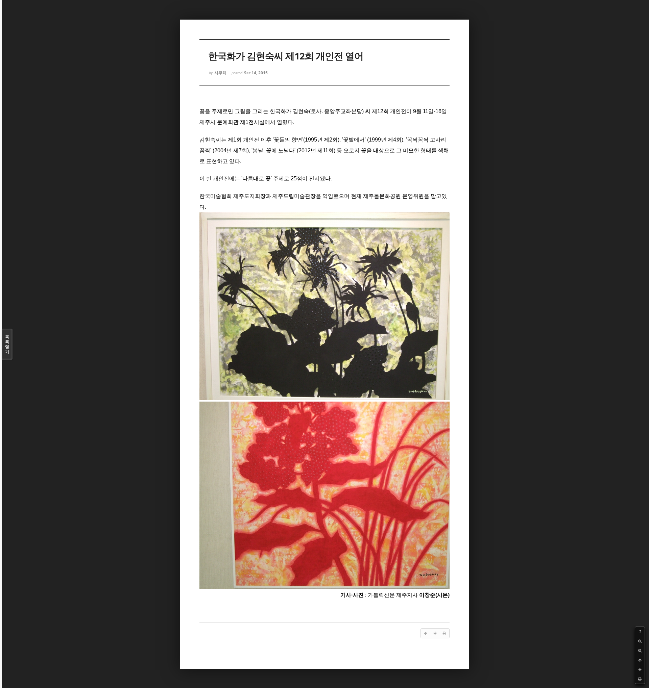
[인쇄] (640, 679)
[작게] (640, 650)
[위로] (640, 660)
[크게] (640, 641)
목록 (7, 344)
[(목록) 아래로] (640, 669)
